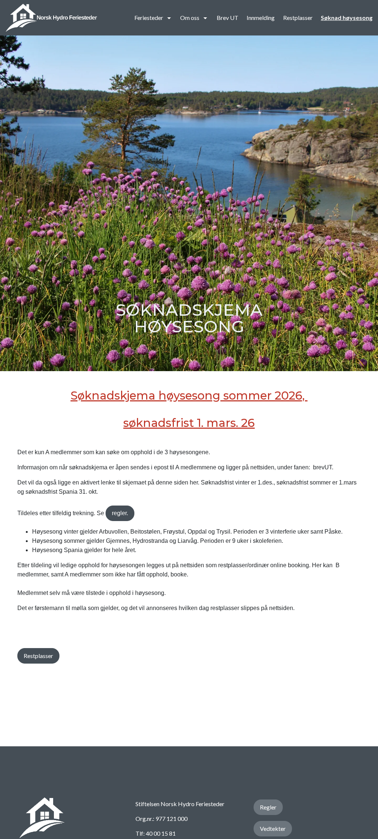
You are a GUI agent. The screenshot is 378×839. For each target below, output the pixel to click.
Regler (268, 807)
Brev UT (227, 17)
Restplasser (298, 17)
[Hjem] (51, 17)
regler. (120, 513)
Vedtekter (273, 828)
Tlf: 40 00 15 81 (155, 833)
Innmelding (261, 17)
